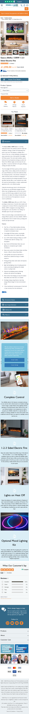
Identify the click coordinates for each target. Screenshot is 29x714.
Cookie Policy (15, 355)
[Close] (26, 345)
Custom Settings (14, 365)
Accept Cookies (14, 359)
